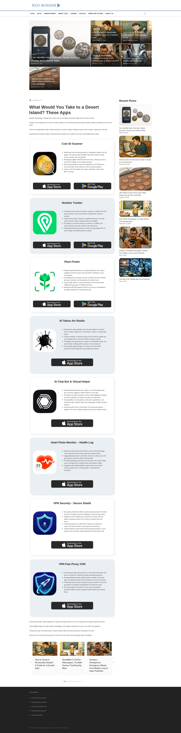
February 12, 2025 (130, 63)
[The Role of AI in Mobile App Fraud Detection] (135, 267)
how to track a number (38, 698)
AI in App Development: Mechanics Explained (99, 662)
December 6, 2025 (99, 40)
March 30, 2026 (37, 63)
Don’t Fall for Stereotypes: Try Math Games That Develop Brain (135, 35)
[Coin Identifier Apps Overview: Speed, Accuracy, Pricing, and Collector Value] (135, 115)
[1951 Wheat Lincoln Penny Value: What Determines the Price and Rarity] (135, 179)
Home (32, 13)
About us (109, 13)
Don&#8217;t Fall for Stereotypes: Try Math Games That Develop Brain (45, 663)
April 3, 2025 (98, 63)
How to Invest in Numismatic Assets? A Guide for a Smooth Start (105, 35)
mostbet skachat (36, 715)
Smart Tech (63, 13)
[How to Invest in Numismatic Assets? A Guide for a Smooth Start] (135, 146)
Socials (82, 13)
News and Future (95, 13)
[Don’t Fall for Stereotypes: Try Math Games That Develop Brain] (135, 208)
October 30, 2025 (38, 86)
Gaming (74, 13)
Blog (39, 13)
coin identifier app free (38, 711)
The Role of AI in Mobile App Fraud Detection (134, 279)
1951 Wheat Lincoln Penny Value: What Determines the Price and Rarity (43, 81)
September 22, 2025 (131, 40)
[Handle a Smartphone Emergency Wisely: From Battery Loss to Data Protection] (135, 237)
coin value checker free (39, 706)
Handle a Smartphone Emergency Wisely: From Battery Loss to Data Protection (106, 58)
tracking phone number (39, 702)
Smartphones (50, 13)
